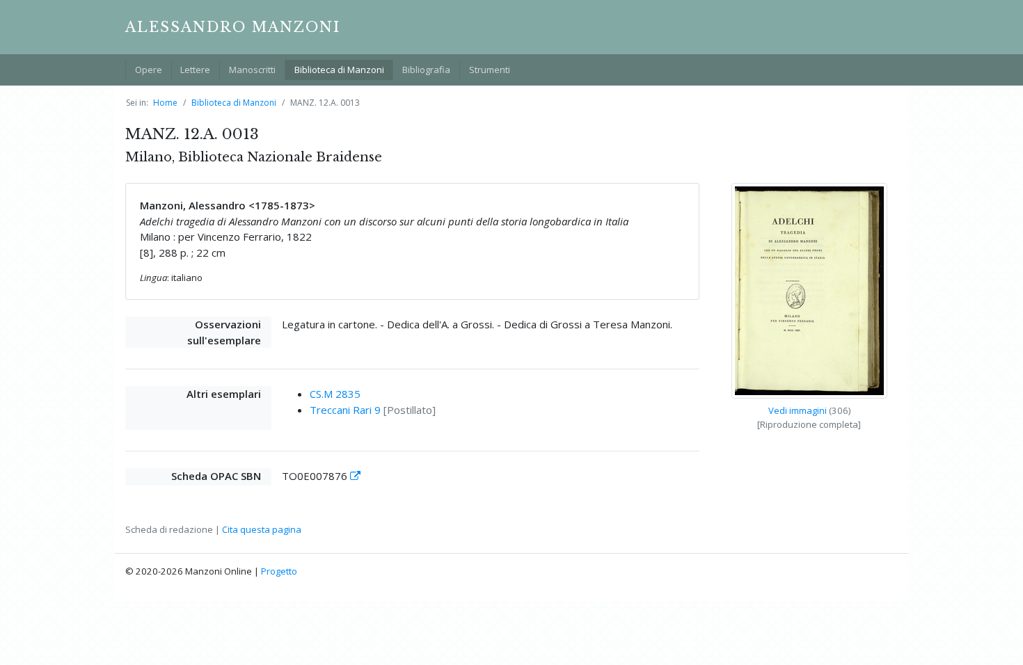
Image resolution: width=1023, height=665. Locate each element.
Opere (148, 69)
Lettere (195, 69)
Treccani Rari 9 (345, 410)
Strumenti (489, 69)
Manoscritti (252, 69)
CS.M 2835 (335, 394)
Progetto (279, 571)
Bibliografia (426, 69)
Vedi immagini (797, 410)
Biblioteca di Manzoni (339, 69)
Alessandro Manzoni (232, 27)
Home (165, 103)
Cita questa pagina (261, 529)
